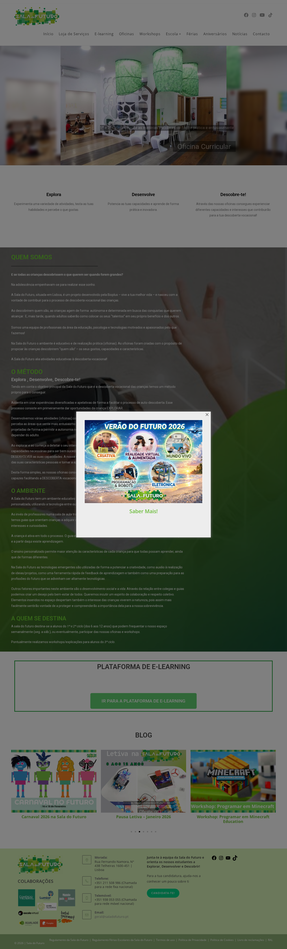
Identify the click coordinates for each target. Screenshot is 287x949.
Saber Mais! (143, 511)
